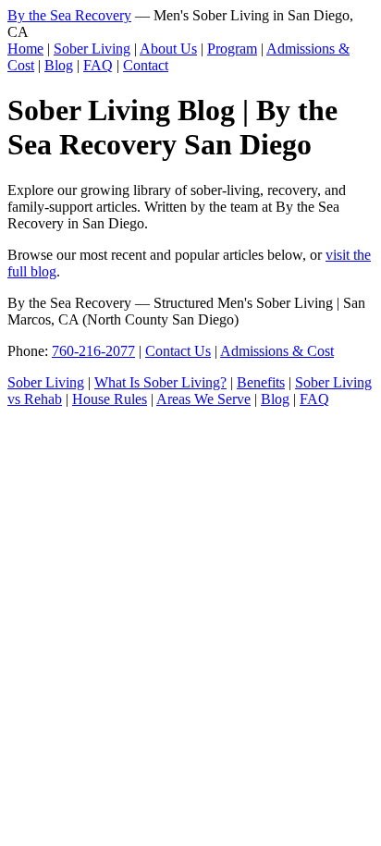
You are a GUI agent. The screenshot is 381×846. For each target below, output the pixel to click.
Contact (145, 65)
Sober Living (92, 48)
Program (232, 48)
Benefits (261, 382)
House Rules (109, 399)
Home (25, 48)
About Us (168, 48)
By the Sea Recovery (69, 15)
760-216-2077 (93, 351)
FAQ (98, 65)
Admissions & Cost (277, 351)
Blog (58, 65)
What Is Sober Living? (160, 382)
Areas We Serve (203, 399)
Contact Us (178, 351)
